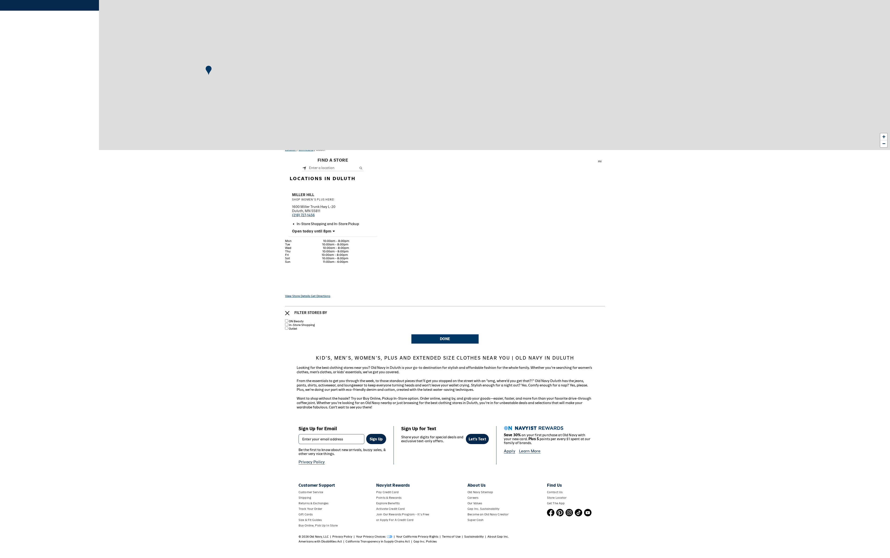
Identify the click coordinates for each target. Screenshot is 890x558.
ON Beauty (296, 321)
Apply (509, 451)
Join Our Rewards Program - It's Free (402, 514)
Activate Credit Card (390, 509)
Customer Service (311, 492)
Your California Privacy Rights (417, 536)
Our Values (474, 503)
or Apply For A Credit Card (394, 520)
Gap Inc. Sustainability (483, 509)
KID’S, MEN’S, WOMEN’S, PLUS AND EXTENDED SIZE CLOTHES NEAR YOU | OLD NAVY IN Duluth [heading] (445, 358)
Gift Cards (306, 514)
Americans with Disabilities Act (320, 541)
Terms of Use (451, 536)
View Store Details (298, 296)
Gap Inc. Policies (425, 541)
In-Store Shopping (302, 325)
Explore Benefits (388, 503)
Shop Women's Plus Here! (313, 199)
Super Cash (475, 520)
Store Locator (557, 497)
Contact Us (555, 492)
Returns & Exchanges (313, 503)
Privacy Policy (312, 462)
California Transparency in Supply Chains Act (378, 541)
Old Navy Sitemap (480, 492)
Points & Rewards (388, 497)
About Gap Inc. (498, 536)
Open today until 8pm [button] (311, 231)
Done (445, 339)
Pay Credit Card (387, 492)
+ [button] (883, 137)
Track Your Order (310, 509)
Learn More (530, 451)
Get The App (556, 503)
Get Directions (320, 296)
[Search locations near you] (304, 168)
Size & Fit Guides (310, 520)
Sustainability (474, 536)
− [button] (883, 144)
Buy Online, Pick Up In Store (318, 525)
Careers (472, 497)
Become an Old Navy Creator (488, 514)
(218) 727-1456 (303, 215)
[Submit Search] (361, 167)
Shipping (305, 497)
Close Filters (287, 313)
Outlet (293, 328)
